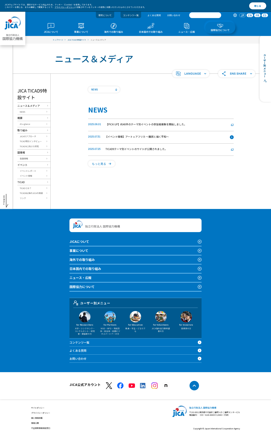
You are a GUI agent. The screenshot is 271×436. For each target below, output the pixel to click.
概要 (19, 118)
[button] (190, 73)
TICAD (21, 182)
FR (257, 15)
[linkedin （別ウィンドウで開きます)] (143, 385)
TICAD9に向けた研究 (29, 146)
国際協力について (82, 286)
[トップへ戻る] (194, 385)
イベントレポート (28, 170)
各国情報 (24, 158)
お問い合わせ (173, 15)
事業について (78, 250)
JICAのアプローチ (28, 136)
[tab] (235, 15)
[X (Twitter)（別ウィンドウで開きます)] (109, 385)
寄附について (105, 15)
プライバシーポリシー (65, 7)
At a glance (25, 123)
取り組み (22, 130)
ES (264, 15)
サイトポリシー (37, 407)
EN (250, 15)
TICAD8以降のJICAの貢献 (31, 193)
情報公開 (35, 423)
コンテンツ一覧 (131, 15)
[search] (205, 15)
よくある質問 (154, 15)
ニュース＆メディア (28, 106)
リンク (23, 198)
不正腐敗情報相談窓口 (40, 428)
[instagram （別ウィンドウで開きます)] (154, 385)
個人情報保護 (37, 418)
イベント (22, 165)
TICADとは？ (25, 188)
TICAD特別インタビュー (31, 141)
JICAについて (79, 241)
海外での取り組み (82, 259)
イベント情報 (26, 175)
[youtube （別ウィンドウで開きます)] (132, 385)
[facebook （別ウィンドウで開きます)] (120, 385)
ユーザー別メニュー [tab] (95, 303)
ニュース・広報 (80, 277)
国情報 (21, 152)
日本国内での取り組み (85, 268)
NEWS (22, 111)
